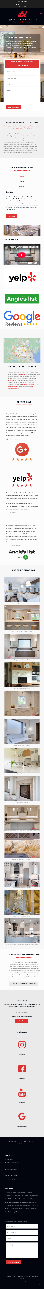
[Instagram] (25, 6)
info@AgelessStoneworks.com (23, 4)
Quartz (21, 182)
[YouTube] (22, 6)
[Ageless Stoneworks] (22, 16)
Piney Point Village (27, 384)
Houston (23, 374)
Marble (21, 187)
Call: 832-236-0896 (11, 1176)
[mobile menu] (41, 13)
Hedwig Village (12, 380)
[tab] (22, 176)
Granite (21, 177)
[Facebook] (19, 6)
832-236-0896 (22, 2)
